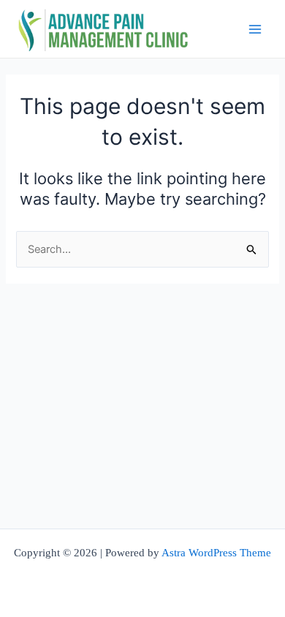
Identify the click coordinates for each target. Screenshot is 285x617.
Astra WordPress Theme (216, 553)
